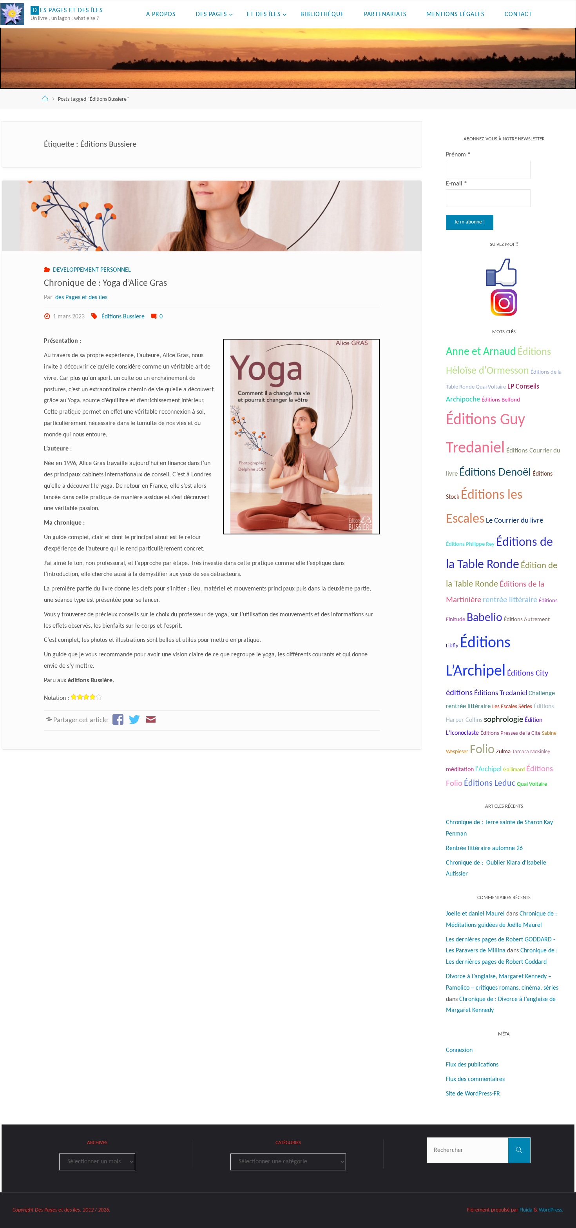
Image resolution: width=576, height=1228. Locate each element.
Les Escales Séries (512, 706)
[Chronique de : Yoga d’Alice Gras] (211, 216)
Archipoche (463, 399)
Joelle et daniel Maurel (475, 914)
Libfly (452, 646)
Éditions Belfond (501, 400)
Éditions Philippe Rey (470, 544)
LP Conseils (523, 386)
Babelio (484, 618)
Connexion (459, 1050)
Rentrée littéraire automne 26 (484, 848)
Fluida (525, 1210)
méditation (460, 770)
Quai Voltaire (532, 784)
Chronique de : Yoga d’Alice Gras (107, 283)
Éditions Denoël (495, 472)
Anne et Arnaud (481, 352)
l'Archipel (488, 769)
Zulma (503, 752)
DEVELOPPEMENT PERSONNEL (91, 270)
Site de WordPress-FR (473, 1094)
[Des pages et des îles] (12, 14)
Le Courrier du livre (514, 521)
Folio (482, 750)
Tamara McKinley (531, 752)
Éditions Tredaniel (500, 693)
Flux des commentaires (475, 1079)
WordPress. (551, 1210)
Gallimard (514, 770)
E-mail (456, 184)
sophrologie (503, 720)
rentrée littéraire (510, 600)
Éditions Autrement (527, 620)
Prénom (458, 155)
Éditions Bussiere (123, 317)
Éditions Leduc (489, 783)
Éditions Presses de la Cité (510, 733)
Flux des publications (472, 1065)
